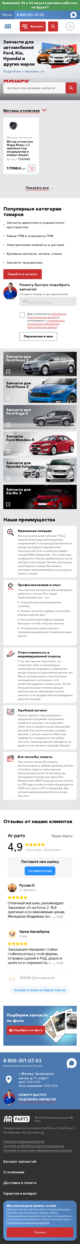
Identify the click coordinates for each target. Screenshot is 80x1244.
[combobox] (21, 110)
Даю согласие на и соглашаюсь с (46, 320)
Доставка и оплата (19, 1182)
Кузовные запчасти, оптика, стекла (34, 254)
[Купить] (32, 168)
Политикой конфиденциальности (28, 1222)
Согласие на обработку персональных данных (33, 1145)
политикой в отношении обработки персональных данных (46, 324)
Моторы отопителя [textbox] (21, 110)
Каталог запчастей (19, 1161)
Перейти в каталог (22, 274)
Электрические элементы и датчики (35, 245)
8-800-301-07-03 (30, 14)
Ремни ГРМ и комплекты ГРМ (30, 236)
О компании (13, 1172)
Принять (40, 1232)
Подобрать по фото (28, 1030)
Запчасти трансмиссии (24, 263)
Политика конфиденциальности (23, 1141)
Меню (7, 14)
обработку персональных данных (46, 315)
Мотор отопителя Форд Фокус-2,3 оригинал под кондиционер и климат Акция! (20, 148)
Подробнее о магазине (21, 71)
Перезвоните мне (38, 336)
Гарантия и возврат (20, 1193)
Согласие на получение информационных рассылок (37, 1150)
